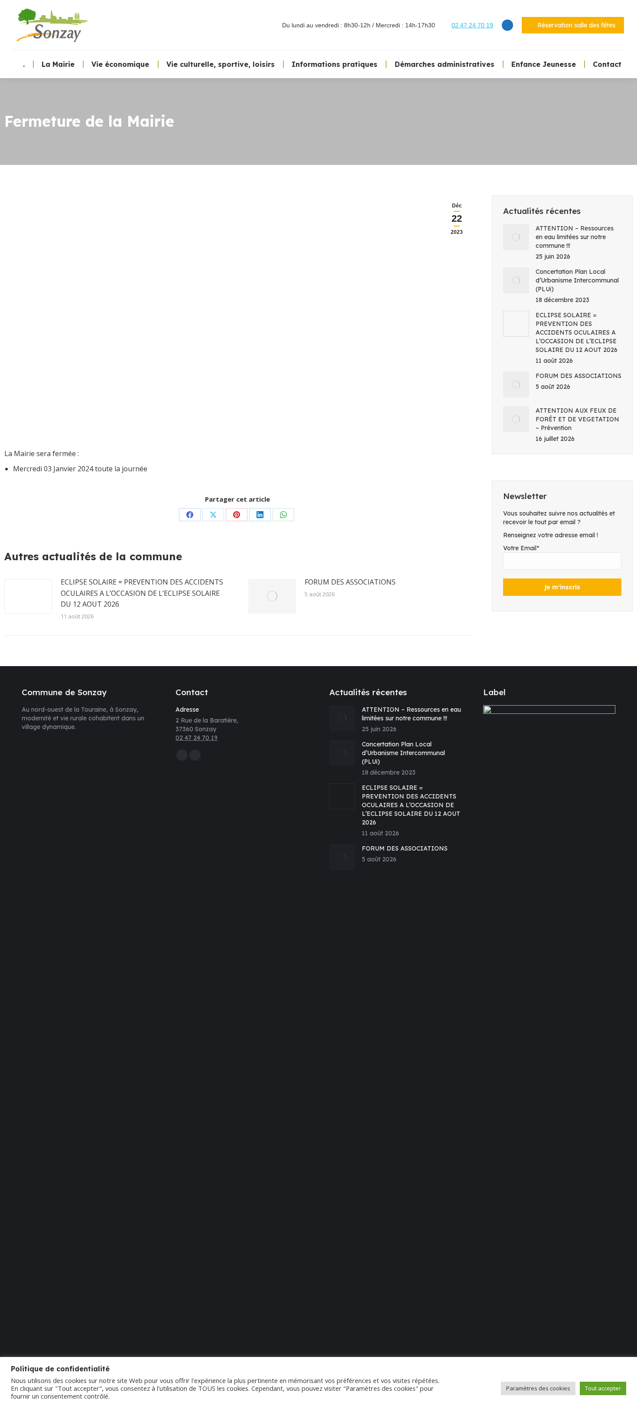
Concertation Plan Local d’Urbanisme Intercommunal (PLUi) (577, 280)
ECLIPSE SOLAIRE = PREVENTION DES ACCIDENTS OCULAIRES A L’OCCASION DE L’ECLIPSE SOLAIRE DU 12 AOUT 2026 (142, 593)
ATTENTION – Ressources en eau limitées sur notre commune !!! (575, 237)
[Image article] (28, 596)
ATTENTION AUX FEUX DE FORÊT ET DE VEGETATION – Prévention (577, 419)
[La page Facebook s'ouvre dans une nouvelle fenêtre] (507, 25)
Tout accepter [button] (603, 1388)
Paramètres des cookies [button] (538, 1388)
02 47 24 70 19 (472, 25)
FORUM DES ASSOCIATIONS (350, 582)
